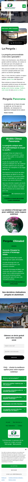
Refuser (14, 470)
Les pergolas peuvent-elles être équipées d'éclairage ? (12, 398)
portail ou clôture (18, 90)
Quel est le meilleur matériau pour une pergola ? (13, 384)
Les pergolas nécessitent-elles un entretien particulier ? (13, 390)
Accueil (8, 422)
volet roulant (5, 90)
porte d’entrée (10, 88)
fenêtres (22, 88)
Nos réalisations (10, 425)
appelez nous (10, 79)
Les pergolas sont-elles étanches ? (13, 404)
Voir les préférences (14, 474)
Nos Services (17, 422)
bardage (17, 88)
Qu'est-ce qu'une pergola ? (11, 378)
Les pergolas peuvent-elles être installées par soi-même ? (12, 410)
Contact (20, 425)
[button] (26, 449)
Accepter (14, 466)
